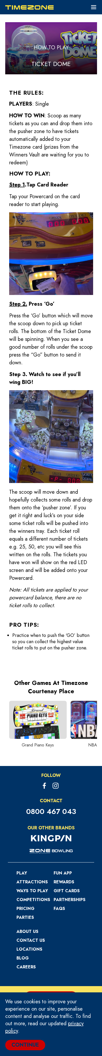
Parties (25, 917)
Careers (26, 967)
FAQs (59, 909)
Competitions (33, 900)
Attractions (32, 882)
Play (21, 873)
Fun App (63, 873)
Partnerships (70, 900)
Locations (29, 949)
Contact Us (30, 940)
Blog (22, 958)
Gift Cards (67, 891)
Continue (25, 1045)
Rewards (64, 882)
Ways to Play (32, 891)
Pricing (25, 909)
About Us (27, 931)
